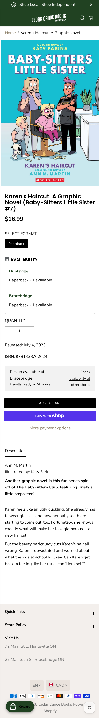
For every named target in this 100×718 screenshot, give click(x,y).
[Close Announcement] (91, 4)
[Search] (82, 17)
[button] (8, 17)
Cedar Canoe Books (55, 704)
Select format (21, 234)
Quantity (15, 320)
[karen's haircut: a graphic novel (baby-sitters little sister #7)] (50, 113)
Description (15, 451)
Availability (24, 260)
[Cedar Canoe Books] (49, 18)
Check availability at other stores (79, 378)
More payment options (50, 428)
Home (10, 33)
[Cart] (90, 17)
